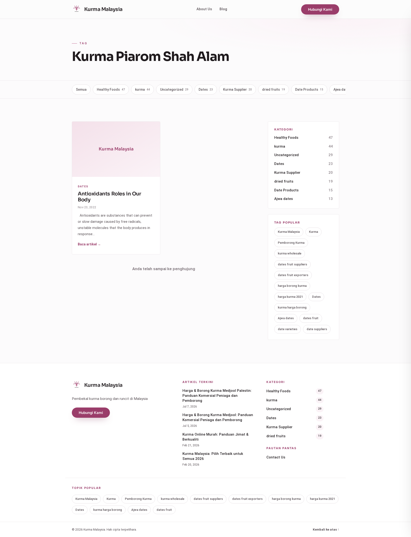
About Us (204, 9)
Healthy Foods (111, 89)
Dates (206, 89)
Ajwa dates (344, 89)
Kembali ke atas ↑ (326, 529)
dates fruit (310, 318)
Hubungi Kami (320, 9)
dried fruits (273, 89)
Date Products (309, 89)
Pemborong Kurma (291, 242)
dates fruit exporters (293, 275)
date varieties (287, 329)
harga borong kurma (292, 286)
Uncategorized (174, 89)
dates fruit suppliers (292, 264)
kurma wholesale (289, 253)
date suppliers (317, 329)
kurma (142, 89)
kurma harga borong (292, 307)
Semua (81, 89)
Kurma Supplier (237, 89)
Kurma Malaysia (289, 232)
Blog (223, 9)
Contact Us (275, 457)
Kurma (313, 232)
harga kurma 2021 (290, 296)
